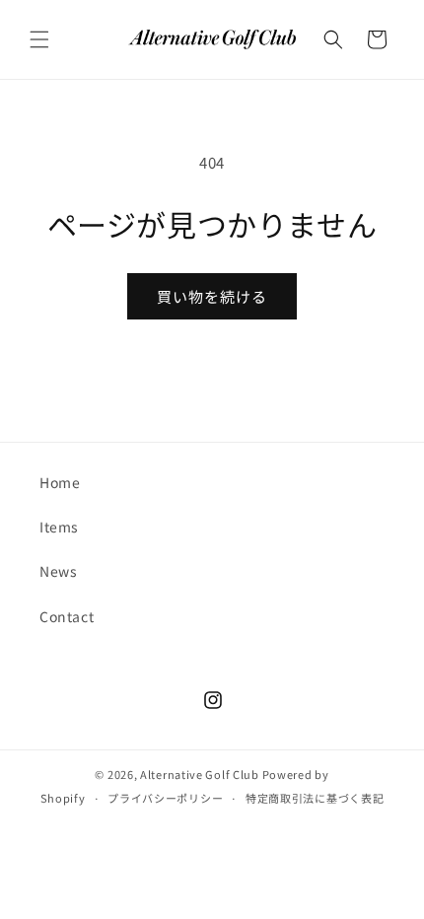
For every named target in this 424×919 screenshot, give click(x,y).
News (58, 571)
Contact (66, 616)
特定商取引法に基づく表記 (315, 798)
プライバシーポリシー (165, 798)
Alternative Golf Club (199, 774)
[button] (39, 39)
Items (59, 526)
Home (59, 482)
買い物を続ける (212, 296)
